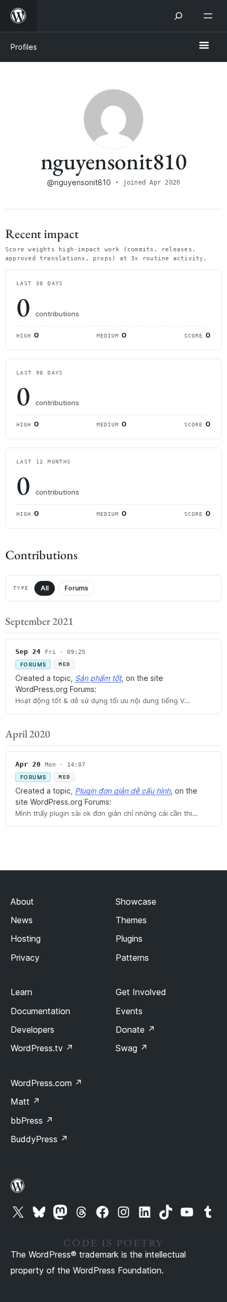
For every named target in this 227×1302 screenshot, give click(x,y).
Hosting (26, 938)
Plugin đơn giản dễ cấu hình (123, 790)
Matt (25, 1101)
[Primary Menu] (204, 46)
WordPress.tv (42, 1048)
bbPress (32, 1120)
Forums (76, 588)
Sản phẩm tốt (98, 677)
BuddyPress (39, 1139)
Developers (32, 1029)
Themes (131, 920)
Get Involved (141, 992)
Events (129, 1011)
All (45, 588)
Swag (132, 1048)
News (22, 920)
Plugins (129, 938)
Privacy (25, 957)
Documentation (40, 1011)
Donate (135, 1029)
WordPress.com (46, 1083)
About (22, 901)
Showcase (136, 901)
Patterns (132, 957)
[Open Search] (178, 16)
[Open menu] (210, 16)
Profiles (24, 46)
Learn (21, 992)
